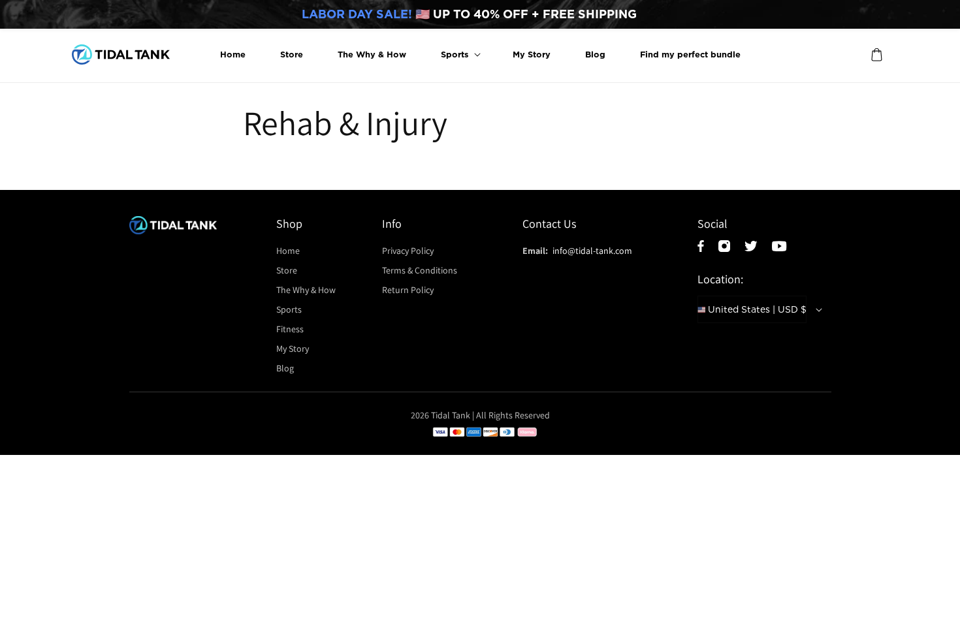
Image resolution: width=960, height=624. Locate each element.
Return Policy (408, 290)
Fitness (290, 329)
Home (289, 251)
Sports (290, 309)
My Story (292, 348)
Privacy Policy (408, 251)
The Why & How (306, 290)
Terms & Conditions (419, 270)
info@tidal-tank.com (592, 251)
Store (286, 270)
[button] (459, 54)
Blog (285, 368)
